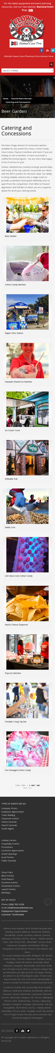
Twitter (53, 50)
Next (33, 785)
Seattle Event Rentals (21, 98)
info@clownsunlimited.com (20, 907)
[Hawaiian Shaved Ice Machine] (27, 364)
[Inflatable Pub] (27, 461)
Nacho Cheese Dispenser (16, 624)
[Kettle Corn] (27, 510)
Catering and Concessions (18, 102)
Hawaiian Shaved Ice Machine (18, 381)
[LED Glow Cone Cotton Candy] (27, 558)
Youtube (47, 50)
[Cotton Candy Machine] (27, 267)
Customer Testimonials (12, 914)
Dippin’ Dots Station (14, 333)
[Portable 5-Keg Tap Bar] (27, 704)
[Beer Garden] (27, 218)
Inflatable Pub (11, 479)
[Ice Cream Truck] (27, 413)
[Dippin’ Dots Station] (27, 315)
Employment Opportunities (14, 911)
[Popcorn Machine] (27, 655)
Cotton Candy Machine (15, 284)
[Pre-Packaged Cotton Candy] (27, 752)
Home (5, 98)
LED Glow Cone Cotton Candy (18, 576)
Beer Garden (10, 236)
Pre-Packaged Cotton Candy (18, 770)
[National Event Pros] (30, 10)
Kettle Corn (10, 527)
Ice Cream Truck (12, 430)
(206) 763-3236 (16, 904)
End (38, 785)
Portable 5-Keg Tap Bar (16, 721)
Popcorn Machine (13, 673)
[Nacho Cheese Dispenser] (27, 607)
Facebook (41, 50)
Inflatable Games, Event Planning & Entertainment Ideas (29, 56)
